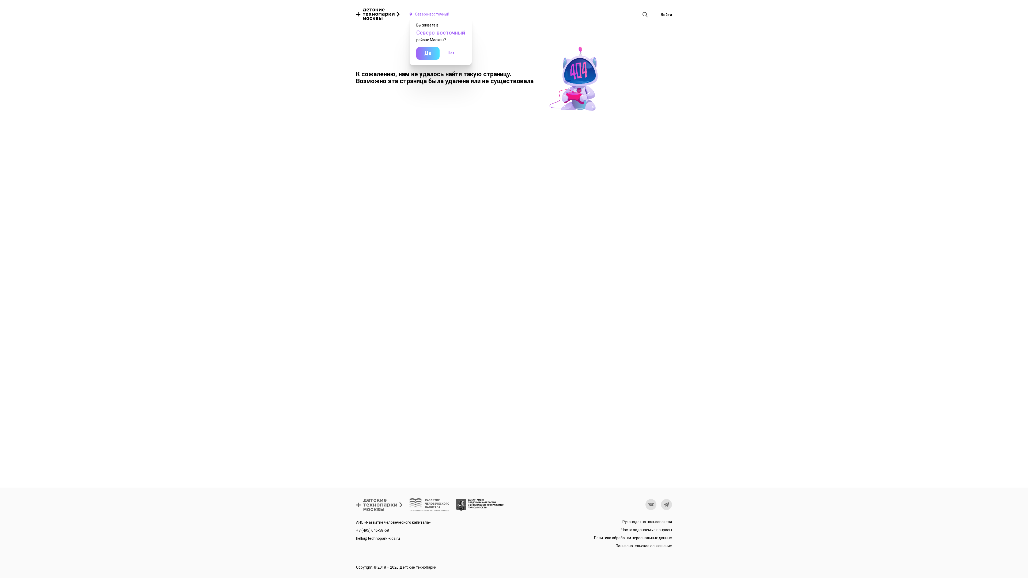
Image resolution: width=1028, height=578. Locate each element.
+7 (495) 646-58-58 (372, 530)
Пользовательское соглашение (644, 546)
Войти (666, 15)
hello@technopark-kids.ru (378, 538)
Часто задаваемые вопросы (646, 530)
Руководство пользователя (647, 522)
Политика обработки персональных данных (633, 538)
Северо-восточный (432, 14)
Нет (451, 53)
